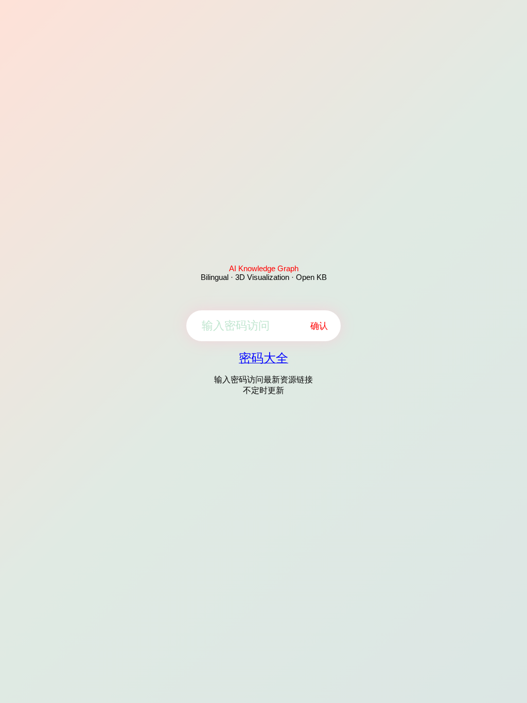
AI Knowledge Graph (263, 268)
